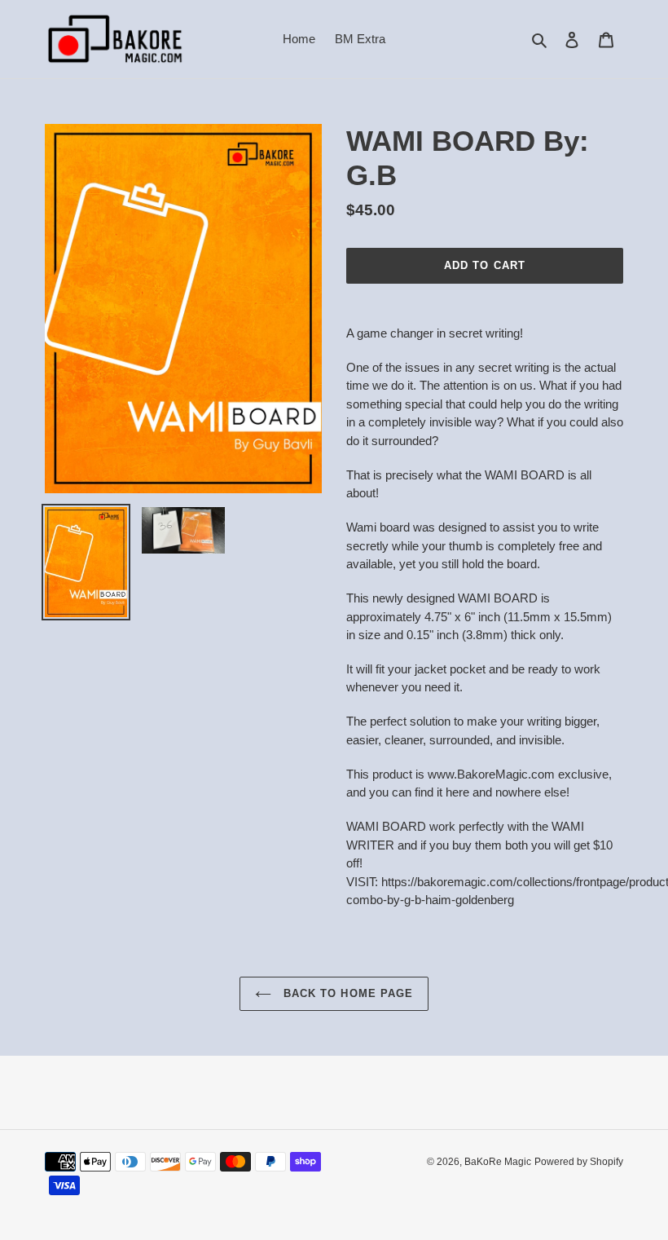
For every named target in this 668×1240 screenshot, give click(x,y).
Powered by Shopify (578, 1161)
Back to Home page (346, 993)
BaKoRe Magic (497, 1161)
